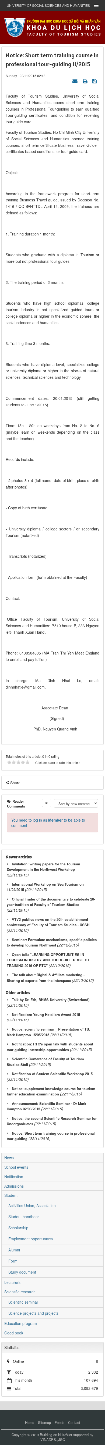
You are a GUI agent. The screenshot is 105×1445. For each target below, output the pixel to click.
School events (16, 1167)
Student (11, 1195)
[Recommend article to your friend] (75, 81)
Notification (13, 1176)
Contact (74, 1422)
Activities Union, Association (32, 1205)
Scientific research (20, 1291)
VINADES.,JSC (52, 1439)
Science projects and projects (33, 1313)
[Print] (86, 81)
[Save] (95, 81)
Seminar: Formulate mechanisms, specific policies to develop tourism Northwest (52, 942)
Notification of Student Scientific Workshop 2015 (52, 1073)
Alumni (14, 1250)
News (9, 1157)
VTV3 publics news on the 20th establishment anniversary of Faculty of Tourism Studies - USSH (48, 922)
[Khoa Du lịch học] (53, 26)
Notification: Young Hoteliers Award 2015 (46, 1014)
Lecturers (12, 1282)
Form (13, 1261)
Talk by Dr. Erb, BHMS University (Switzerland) (50, 999)
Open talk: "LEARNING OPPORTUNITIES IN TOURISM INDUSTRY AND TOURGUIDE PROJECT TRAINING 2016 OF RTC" (48, 960)
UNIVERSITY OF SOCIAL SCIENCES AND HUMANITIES (48, 5)
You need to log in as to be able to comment (48, 822)
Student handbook (24, 1216)
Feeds (59, 1422)
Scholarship (18, 1227)
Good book (13, 1333)
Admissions (14, 1186)
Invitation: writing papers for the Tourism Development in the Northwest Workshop (43, 866)
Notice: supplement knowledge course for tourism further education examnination (51, 1091)
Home (29, 1422)
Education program (20, 1323)
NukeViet (65, 1434)
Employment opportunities (30, 1238)
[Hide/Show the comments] (46, 803)
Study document (22, 1272)
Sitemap (44, 1422)
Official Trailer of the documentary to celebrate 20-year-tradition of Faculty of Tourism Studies (51, 901)
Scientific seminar (23, 1302)
